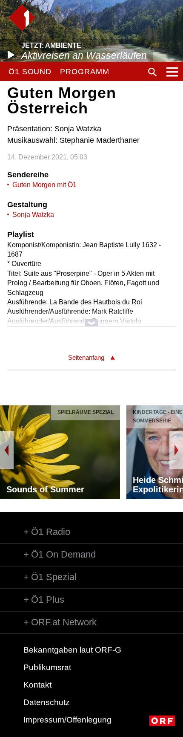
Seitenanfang (86, 357)
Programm (84, 71)
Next (176, 450)
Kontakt (37, 684)
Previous (7, 450)
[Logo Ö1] (22, 17)
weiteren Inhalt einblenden (91, 319)
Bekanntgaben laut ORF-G (72, 649)
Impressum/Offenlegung (67, 719)
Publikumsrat (47, 667)
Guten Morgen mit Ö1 (44, 184)
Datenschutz (46, 702)
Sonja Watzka (33, 214)
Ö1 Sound (30, 71)
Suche (152, 72)
